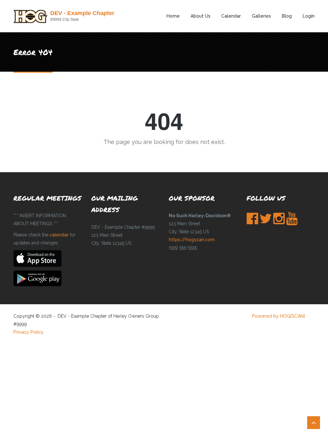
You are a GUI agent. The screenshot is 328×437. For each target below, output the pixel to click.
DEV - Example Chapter (82, 13)
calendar (59, 234)
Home (173, 16)
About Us (200, 16)
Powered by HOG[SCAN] (278, 316)
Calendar (231, 16)
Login (309, 16)
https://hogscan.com (192, 239)
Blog (287, 16)
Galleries (261, 16)
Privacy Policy (28, 332)
